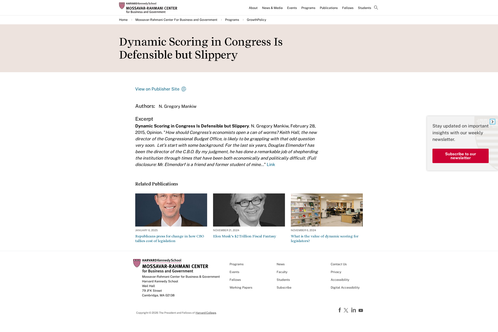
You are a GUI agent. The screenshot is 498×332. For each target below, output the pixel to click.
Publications (329, 8)
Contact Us (339, 264)
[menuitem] (253, 9)
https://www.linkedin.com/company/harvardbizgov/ (354, 310)
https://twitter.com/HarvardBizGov (347, 310)
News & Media (272, 8)
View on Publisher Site (157, 88)
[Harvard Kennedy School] (149, 7)
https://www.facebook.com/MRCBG (340, 310)
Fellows (347, 8)
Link (271, 164)
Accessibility (340, 280)
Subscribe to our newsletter (460, 156)
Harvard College (206, 312)
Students (364, 8)
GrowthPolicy (256, 20)
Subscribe (284, 287)
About (253, 8)
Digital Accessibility (345, 287)
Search (376, 8)
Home (123, 20)
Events (292, 8)
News (281, 264)
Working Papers (241, 287)
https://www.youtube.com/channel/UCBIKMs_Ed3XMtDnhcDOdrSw (361, 310)
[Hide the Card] (492, 121)
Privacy (336, 272)
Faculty (282, 272)
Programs (308, 8)
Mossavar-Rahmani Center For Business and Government (176, 20)
